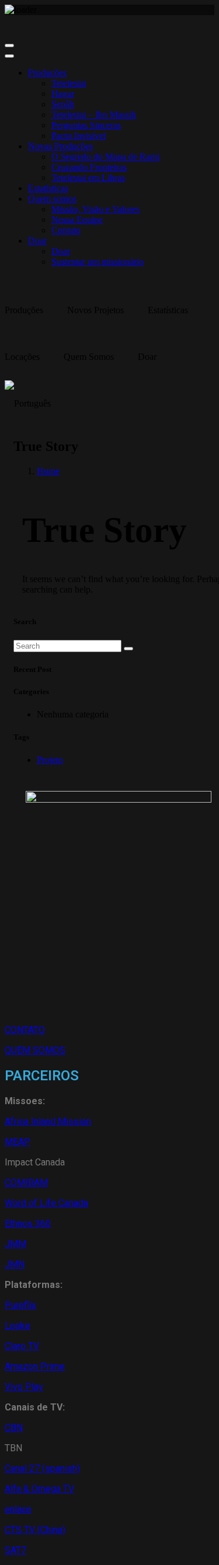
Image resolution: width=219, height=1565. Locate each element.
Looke (17, 1325)
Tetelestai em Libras (88, 178)
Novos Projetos (95, 310)
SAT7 (15, 1550)
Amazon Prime (35, 1366)
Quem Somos (89, 357)
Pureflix (20, 1305)
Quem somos (52, 199)
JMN (15, 1264)
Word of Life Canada (46, 1203)
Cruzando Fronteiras (89, 167)
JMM (15, 1243)
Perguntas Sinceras (86, 125)
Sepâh (62, 104)
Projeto (50, 760)
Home (48, 471)
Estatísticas (48, 188)
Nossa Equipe (77, 220)
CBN (14, 1427)
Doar (37, 241)
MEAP (17, 1141)
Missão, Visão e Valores (95, 209)
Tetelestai (68, 83)
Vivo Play (24, 1386)
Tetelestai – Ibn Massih (93, 115)
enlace (18, 1509)
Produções (47, 73)
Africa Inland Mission (48, 1121)
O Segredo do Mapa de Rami (105, 157)
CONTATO (25, 1029)
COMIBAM (26, 1182)
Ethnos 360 (28, 1223)
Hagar (62, 94)
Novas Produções (60, 146)
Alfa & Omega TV (39, 1488)
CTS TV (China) (35, 1529)
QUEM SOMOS (35, 1050)
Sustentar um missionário (97, 262)
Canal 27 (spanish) (42, 1468)
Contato (66, 230)
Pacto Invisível (78, 136)
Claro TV (22, 1346)
